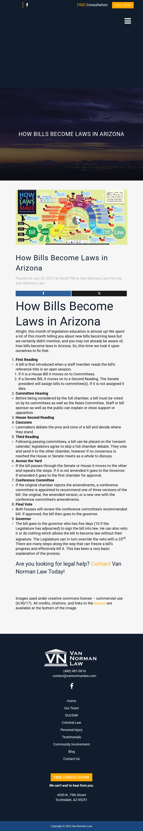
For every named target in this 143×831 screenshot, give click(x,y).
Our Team (71, 708)
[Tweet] (99, 293)
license (100, 603)
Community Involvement (71, 744)
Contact (101, 563)
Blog (71, 751)
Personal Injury (71, 730)
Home (71, 701)
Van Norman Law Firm (98, 278)
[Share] (43, 293)
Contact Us (71, 759)
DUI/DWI (71, 715)
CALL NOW (123, 5)
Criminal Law (71, 723)
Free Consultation (71, 777)
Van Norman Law (30, 283)
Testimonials (71, 737)
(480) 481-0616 (74, 671)
